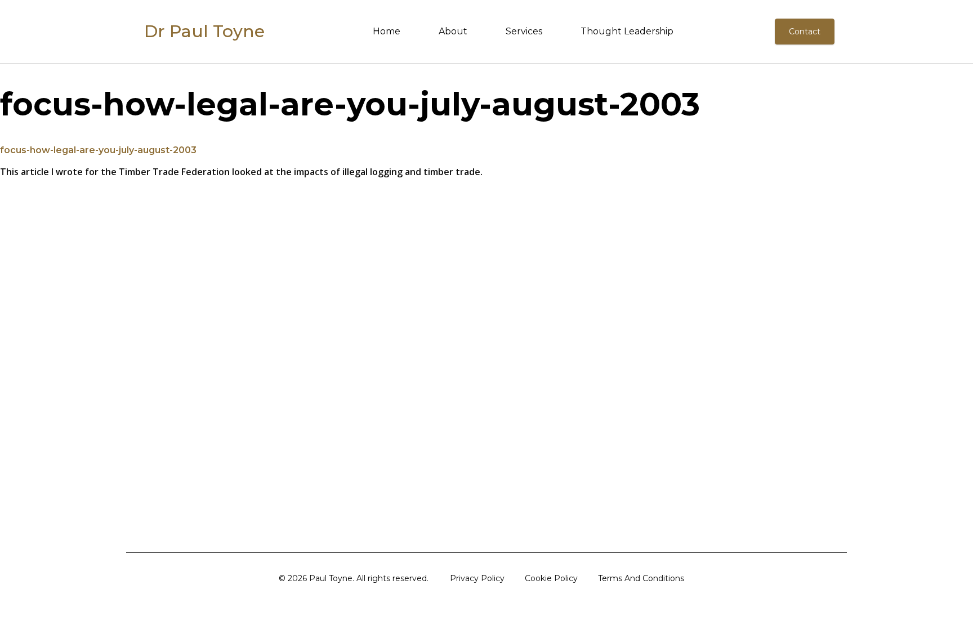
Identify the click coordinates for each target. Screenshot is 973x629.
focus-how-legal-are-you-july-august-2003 (98, 150)
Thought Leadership (627, 31)
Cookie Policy (551, 578)
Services (524, 31)
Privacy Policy (477, 578)
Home (386, 31)
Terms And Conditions (641, 578)
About (453, 31)
